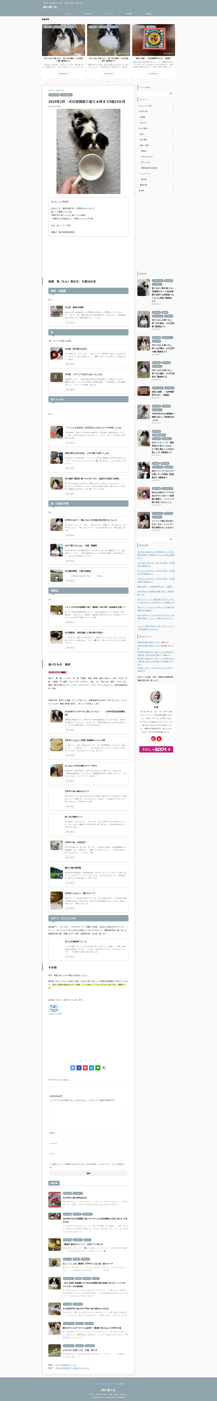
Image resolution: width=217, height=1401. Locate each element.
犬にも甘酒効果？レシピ (65, 1365)
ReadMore (63, 73)
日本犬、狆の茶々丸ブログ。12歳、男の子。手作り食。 (108, 1394)
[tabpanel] (63, 51)
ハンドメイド (108, 14)
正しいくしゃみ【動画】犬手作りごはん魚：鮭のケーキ (88, 1263)
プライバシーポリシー (107, 1384)
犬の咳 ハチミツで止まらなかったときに (154, 668)
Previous (44, 52)
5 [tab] (116, 81)
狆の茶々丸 (50, 7)
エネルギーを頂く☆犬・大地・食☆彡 (80, 1350)
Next (172, 52)
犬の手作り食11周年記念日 (75, 1197)
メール (53, 1143)
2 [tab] (104, 81)
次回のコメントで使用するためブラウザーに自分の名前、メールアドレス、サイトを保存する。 (87, 1165)
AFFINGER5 (120, 1397)
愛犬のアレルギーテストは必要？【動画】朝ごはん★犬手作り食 (92, 1328)
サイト (52, 1154)
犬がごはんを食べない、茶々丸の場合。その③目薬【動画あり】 (163, 323)
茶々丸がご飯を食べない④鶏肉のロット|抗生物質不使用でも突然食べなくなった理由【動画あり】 (163, 294)
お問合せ (148, 14)
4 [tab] (112, 81)
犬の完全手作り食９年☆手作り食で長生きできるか (86, 1308)
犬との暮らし (65, 1080)
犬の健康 (128, 14)
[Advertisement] (88, 257)
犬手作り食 (88, 14)
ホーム (68, 14)
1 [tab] (101, 81)
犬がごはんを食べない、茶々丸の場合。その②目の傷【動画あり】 (163, 348)
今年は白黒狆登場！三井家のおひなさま (72, 1368)
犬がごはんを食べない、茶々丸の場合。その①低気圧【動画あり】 (163, 373)
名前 (52, 1133)
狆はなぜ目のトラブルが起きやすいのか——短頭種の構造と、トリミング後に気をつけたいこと (155, 618)
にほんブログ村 (55, 1013)
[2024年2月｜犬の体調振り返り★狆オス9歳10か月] (91, 1067)
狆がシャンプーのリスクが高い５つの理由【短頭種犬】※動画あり (163, 474)
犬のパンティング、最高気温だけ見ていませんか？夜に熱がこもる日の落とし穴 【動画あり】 (156, 600)
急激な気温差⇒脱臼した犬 (147, 642)
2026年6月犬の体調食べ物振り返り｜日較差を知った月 (163, 416)
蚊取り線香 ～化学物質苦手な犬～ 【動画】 (63, 58)
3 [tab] (108, 81)
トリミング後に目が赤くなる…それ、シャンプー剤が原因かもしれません (163, 524)
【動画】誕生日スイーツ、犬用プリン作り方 (83, 1244)
